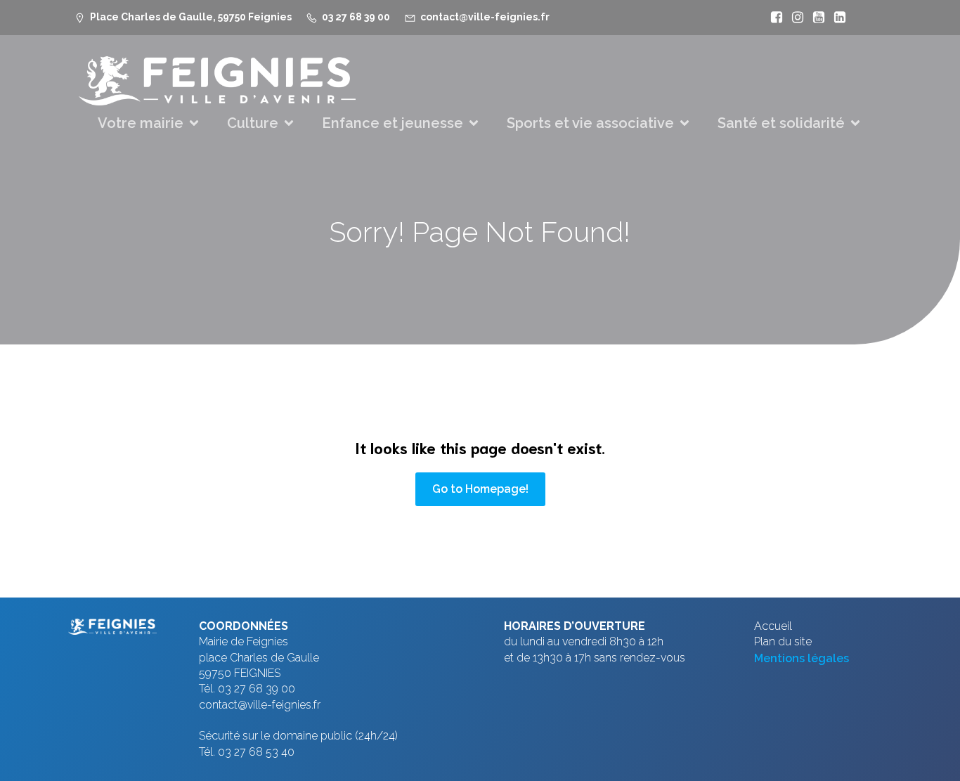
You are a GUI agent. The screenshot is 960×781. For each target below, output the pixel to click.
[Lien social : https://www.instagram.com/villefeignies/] (794, 17)
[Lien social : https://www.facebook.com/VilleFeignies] (773, 17)
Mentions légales (801, 658)
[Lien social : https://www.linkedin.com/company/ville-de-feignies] (836, 17)
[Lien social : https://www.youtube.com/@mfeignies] (815, 17)
